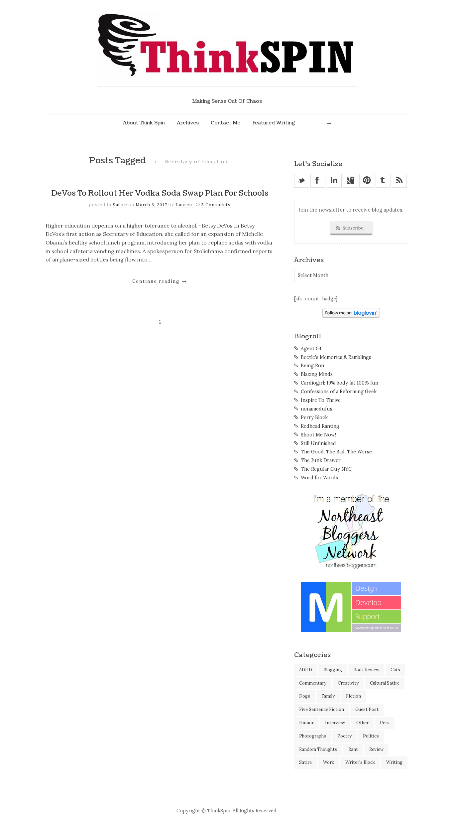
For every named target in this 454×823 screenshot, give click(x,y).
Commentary (312, 683)
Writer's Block (360, 762)
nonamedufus (316, 409)
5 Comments (216, 205)
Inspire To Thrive (321, 400)
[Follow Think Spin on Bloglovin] (351, 316)
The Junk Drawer (321, 460)
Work (328, 762)
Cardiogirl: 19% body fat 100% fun (339, 383)
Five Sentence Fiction (321, 709)
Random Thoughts (318, 749)
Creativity (348, 683)
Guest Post (367, 709)
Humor (306, 723)
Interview (335, 723)
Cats (395, 670)
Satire (120, 205)
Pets (385, 723)
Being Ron (312, 366)
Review (376, 749)
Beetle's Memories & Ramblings (336, 357)
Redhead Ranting (320, 426)
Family (328, 696)
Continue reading (159, 281)
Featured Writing (273, 122)
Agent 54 (311, 349)
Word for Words (319, 478)
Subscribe (353, 228)
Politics (371, 736)
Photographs (312, 736)
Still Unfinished (318, 443)
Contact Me (225, 122)
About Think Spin (144, 122)
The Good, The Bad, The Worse (336, 452)
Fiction (353, 696)
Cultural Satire (384, 683)
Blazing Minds (317, 374)
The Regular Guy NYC (326, 469)
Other (362, 723)
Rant (353, 749)
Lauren (184, 205)
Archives (188, 122)
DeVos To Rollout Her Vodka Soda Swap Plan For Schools (160, 193)
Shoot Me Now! (318, 435)
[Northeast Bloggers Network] (351, 568)
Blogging (332, 670)
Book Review (366, 670)
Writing (394, 762)
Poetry (344, 736)
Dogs (304, 696)
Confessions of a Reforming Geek (339, 392)
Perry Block (314, 417)
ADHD (305, 670)
